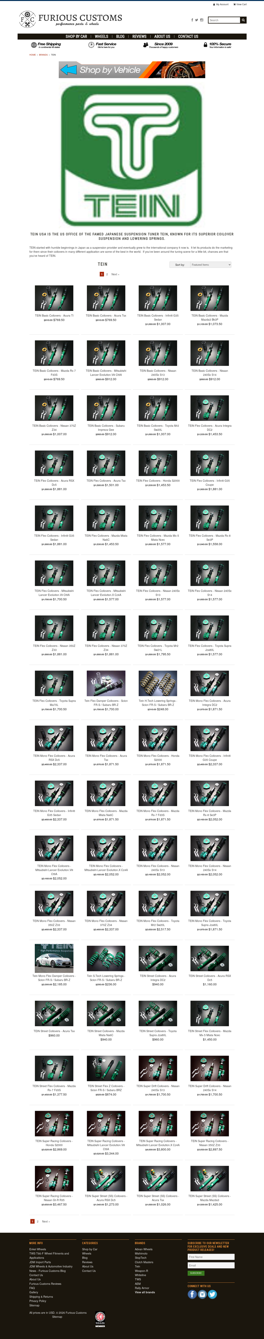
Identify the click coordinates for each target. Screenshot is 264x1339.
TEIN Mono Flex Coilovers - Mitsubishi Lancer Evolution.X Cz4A (106, 868)
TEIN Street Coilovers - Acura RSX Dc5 (210, 978)
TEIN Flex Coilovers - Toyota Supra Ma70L (54, 703)
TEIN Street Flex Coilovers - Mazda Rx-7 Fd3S (54, 1088)
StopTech (140, 1258)
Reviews (139, 36)
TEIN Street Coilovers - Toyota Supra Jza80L (158, 1033)
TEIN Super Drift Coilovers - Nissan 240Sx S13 (158, 1088)
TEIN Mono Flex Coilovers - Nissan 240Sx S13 (157, 868)
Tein (137, 1266)
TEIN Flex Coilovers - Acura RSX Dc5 (54, 483)
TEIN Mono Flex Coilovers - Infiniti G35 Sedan (54, 813)
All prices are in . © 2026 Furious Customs (58, 1313)
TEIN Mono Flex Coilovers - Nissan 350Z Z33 (54, 923)
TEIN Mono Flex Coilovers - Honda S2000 (158, 758)
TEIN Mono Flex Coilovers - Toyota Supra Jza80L (209, 923)
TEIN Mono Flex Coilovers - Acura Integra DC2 (210, 703)
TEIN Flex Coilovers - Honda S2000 (158, 480)
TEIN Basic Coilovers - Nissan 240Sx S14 (210, 373)
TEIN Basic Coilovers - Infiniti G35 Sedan (158, 317)
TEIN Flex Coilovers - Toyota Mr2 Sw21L (158, 648)
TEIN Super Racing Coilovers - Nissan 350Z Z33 (209, 1143)
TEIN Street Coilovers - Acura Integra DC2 (158, 978)
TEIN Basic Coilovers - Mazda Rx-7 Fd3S (54, 373)
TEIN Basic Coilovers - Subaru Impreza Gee (106, 428)
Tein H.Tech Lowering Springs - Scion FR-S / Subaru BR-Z (158, 703)
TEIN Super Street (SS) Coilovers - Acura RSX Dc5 (106, 1198)
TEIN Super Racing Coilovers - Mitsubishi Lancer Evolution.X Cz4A (158, 1143)
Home (32, 54)
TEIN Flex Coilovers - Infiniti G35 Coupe (210, 483)
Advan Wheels (143, 1249)
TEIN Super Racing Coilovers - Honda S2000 (54, 1143)
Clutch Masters (144, 1262)
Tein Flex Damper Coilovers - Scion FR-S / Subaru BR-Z (106, 703)
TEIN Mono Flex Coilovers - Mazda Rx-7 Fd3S (157, 813)
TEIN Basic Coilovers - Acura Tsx (106, 315)
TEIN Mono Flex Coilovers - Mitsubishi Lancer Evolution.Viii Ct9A (54, 870)
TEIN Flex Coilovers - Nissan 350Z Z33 (54, 648)
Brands (43, 54)
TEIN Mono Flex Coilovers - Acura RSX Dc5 (54, 758)
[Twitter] (196, 20)
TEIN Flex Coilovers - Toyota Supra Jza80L (209, 648)
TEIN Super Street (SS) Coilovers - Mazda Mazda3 (209, 1198)
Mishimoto (141, 1253)
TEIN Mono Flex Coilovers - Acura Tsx (106, 758)
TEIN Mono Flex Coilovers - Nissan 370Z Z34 (106, 923)
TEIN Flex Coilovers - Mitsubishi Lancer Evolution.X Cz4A (106, 593)
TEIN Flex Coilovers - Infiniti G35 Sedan (54, 538)
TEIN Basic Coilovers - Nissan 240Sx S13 (158, 373)
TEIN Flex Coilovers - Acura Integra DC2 (210, 428)
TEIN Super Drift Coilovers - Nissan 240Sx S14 (209, 1088)
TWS (138, 1279)
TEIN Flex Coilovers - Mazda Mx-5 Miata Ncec (158, 538)
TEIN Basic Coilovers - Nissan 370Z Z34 (54, 428)
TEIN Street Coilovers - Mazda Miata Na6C (106, 1033)
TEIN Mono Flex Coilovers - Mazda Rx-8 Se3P (209, 813)
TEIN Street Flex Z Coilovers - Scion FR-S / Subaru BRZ (106, 1088)
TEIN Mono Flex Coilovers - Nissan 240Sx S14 (209, 868)
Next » (115, 274)
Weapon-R (141, 1271)
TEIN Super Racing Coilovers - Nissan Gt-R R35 (54, 1198)
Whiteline (140, 1275)
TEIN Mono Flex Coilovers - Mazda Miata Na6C (106, 813)
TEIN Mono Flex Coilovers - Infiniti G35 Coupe (210, 758)
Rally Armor (142, 1288)
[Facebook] (192, 20)
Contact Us (188, 36)
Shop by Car (76, 36)
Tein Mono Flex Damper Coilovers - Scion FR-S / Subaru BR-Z (54, 978)
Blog (120, 36)
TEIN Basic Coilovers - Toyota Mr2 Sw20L (158, 428)
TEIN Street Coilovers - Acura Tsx (54, 1031)
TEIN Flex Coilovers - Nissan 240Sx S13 (158, 593)
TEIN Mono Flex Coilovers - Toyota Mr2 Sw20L (157, 923)
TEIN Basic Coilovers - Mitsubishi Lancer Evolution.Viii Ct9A (106, 373)
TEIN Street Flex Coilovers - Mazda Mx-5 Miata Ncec (209, 1033)
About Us (162, 36)
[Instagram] (201, 20)
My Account (222, 4)
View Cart (241, 4)
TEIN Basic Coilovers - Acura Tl (54, 315)
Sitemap (34, 1305)
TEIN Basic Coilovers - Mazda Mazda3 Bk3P (210, 317)
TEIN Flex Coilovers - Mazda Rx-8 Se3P (210, 538)
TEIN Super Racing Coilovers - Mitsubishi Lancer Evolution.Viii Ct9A (106, 1145)
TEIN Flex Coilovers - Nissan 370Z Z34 (106, 648)
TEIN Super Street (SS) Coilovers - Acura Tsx (158, 1198)
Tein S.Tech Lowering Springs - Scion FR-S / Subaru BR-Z (106, 978)
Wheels (101, 36)
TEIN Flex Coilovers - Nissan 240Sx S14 (210, 593)
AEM (138, 1284)
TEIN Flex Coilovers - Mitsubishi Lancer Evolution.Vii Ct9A (54, 593)
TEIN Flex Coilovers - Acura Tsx (106, 480)
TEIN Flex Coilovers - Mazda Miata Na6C (106, 538)
